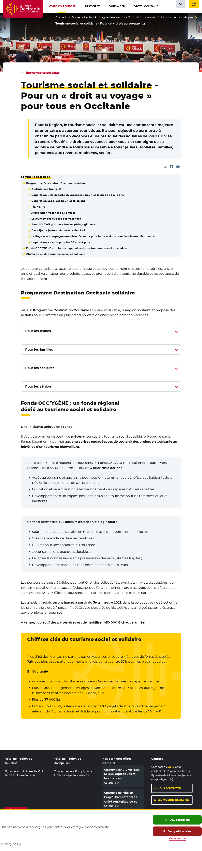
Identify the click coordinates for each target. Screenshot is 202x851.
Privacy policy (11, 844)
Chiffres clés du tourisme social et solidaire (55, 254)
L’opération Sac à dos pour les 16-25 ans (58, 200)
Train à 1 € (38, 206)
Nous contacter (169, 788)
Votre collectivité (84, 17)
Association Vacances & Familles (53, 212)
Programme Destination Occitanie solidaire (56, 183)
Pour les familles (39, 349)
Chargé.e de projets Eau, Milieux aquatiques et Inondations (121, 774)
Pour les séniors (38, 386)
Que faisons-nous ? (116, 17)
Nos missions (145, 17)
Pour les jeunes (38, 331)
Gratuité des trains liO (46, 189)
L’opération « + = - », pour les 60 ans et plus (60, 242)
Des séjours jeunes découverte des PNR (58, 230)
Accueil (60, 17)
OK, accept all (179, 820)
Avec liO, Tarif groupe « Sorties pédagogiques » (63, 224)
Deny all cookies (179, 831)
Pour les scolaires (39, 368)
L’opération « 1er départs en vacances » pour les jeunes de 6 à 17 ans (77, 194)
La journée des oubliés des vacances (56, 218)
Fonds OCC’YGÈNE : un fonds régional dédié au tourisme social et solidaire (77, 248)
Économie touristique (177, 17)
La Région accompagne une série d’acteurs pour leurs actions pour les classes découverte (92, 236)
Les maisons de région (173, 799)
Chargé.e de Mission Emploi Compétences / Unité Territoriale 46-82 (120, 797)
